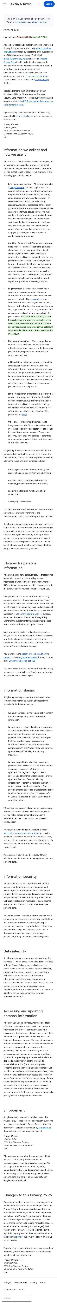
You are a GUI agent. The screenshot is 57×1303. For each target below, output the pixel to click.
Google (7, 1282)
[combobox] (16, 1298)
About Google (20, 1282)
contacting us (44, 1128)
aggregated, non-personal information (21, 833)
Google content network (28, 657)
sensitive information (29, 614)
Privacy (33, 1282)
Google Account (17, 187)
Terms (43, 1282)
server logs (37, 299)
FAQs (24, 414)
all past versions (39, 22)
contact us (26, 116)
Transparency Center (14, 1289)
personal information (38, 76)
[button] (4, 4)
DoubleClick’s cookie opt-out (22, 661)
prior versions (14, 1237)
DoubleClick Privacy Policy (16, 59)
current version (22, 22)
